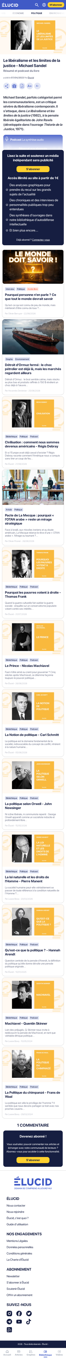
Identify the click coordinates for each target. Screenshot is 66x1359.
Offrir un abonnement (19, 1295)
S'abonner (33, 1160)
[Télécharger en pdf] (22, 86)
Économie (18, 13)
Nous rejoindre (15, 1212)
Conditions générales (19, 1253)
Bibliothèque (11, 436)
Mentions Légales (17, 1241)
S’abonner (33, 169)
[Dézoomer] (37, 86)
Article (9, 509)
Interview (10, 289)
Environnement (22, 359)
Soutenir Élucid (16, 1289)
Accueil (7, 1354)
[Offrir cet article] (14, 86)
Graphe (9, 359)
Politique (36, 13)
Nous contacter (16, 1205)
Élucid (31, 77)
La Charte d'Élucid (18, 1259)
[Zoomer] (29, 86)
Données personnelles (20, 1247)
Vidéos (59, 1354)
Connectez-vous (41, 239)
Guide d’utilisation (17, 1224)
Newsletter (13, 1276)
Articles (19, 1354)
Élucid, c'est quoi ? (18, 1218)
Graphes (31, 1354)
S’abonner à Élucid (18, 1282)
